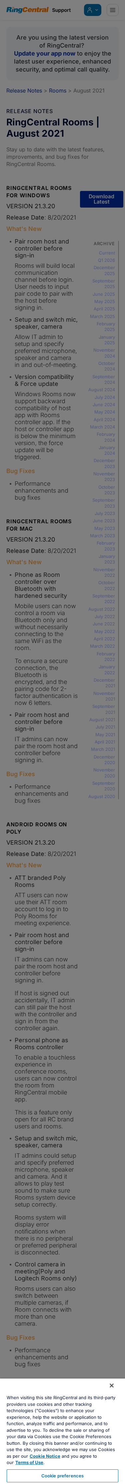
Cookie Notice (45, 1456)
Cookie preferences (62, 1475)
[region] (62, 1431)
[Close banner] (112, 1386)
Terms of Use (29, 1462)
